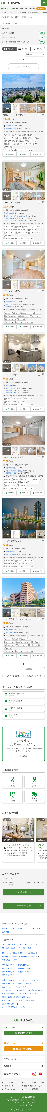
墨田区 (20, 928)
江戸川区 (5, 932)
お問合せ (25, 154)
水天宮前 (22, 216)
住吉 (20, 388)
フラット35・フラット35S (28, 994)
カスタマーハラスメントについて (23, 1102)
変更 (41, 33)
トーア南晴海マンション (13, 541)
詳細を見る (38, 154)
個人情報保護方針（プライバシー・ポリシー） (23, 1100)
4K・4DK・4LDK (25, 948)
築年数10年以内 (8, 965)
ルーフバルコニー (9, 990)
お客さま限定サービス (33, 1086)
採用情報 (32, 1097)
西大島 (16, 128)
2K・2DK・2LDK (31, 944)
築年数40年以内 (8, 975)
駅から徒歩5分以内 (27, 953)
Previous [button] (3, 88)
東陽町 (20, 471)
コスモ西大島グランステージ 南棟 (18, 619)
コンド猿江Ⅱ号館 (10, 375)
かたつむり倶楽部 (31, 1089)
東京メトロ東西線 (11, 220)
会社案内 (24, 1097)
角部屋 (20, 984)
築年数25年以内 (24, 968)
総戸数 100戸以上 (23, 997)
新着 (4, 980)
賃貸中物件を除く (9, 1004)
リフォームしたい (11, 1059)
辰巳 (20, 305)
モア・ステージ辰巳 (11, 291)
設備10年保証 (7, 997)
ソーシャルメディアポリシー (23, 1105)
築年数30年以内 (8, 972)
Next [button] (44, 88)
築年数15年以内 (24, 965)
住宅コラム (9, 1082)
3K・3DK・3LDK (8, 948)
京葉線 (8, 307)
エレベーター (7, 987)
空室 (20, 1000)
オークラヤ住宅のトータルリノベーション (18, 1007)
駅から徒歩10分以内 (10, 956)
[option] (23, 88)
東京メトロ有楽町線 (12, 305)
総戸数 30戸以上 (8, 1000)
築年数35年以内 (24, 972)
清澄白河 (18, 218)
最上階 (28, 984)
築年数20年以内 (8, 968)
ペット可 (21, 980)
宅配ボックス (21, 987)
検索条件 (32, 8)
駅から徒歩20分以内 (10, 960)
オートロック (33, 980)
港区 (12, 928)
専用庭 (21, 990)
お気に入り (6, 8)
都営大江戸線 (10, 218)
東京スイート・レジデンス (14, 115)
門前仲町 (20, 220)
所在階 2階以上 (8, 984)
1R (3, 944)
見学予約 (11, 154)
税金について (10, 1089)
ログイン (41, 8)
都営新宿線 (9, 128)
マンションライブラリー (34, 1082)
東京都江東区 (10, 125)
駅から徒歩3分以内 (9, 953)
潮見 (12, 307)
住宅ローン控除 (8, 994)
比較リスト (24, 8)
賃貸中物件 (30, 1000)
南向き (11, 980)
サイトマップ (15, 1097)
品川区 (29, 928)
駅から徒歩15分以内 (29, 956)
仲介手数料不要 (34, 990)
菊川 (15, 392)
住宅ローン (9, 1086)
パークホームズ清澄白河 (13, 203)
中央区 (4, 928)
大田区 (37, 928)
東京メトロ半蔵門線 (12, 216)
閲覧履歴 (15, 8)
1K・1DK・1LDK (14, 944)
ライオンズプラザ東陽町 (13, 457)
